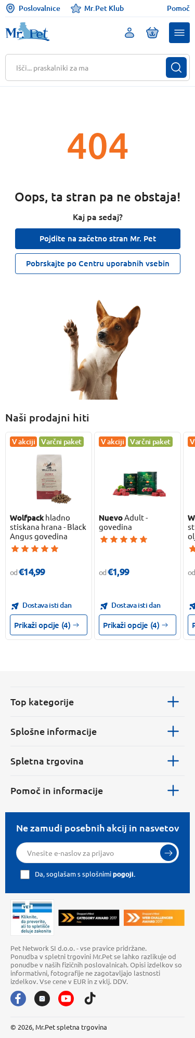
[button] (179, 32)
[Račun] (129, 32)
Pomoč (178, 8)
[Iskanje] (176, 67)
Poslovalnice (39, 8)
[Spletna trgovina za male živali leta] (89, 917)
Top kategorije (42, 701)
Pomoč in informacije (56, 790)
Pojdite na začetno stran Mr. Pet (98, 238)
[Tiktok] (90, 998)
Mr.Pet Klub (104, 8)
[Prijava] (168, 852)
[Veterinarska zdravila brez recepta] (32, 917)
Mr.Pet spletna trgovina (71, 1026)
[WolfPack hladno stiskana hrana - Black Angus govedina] (49, 477)
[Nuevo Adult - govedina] (137, 477)
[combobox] (91, 67)
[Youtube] (66, 998)
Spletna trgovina (47, 761)
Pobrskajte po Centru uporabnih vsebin (98, 263)
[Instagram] (42, 998)
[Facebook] (18, 998)
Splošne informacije (53, 731)
